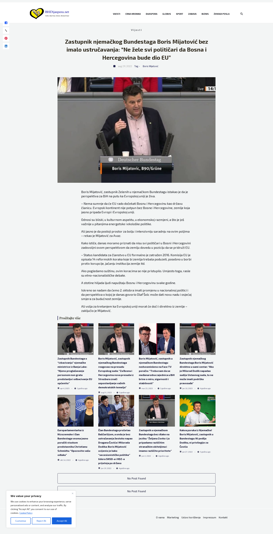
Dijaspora (151, 14)
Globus (166, 14)
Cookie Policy (25, 513)
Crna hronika (133, 14)
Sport (179, 14)
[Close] (72, 493)
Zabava (192, 14)
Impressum (209, 517)
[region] (41, 509)
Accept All (62, 520)
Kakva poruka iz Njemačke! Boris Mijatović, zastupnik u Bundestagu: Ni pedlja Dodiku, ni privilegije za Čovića (196, 438)
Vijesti (116, 14)
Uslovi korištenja (190, 517)
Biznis (205, 14)
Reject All (41, 520)
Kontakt (223, 517)
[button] (241, 14)
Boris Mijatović (150, 66)
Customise (20, 520)
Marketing (173, 517)
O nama (160, 517)
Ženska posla (222, 14)
